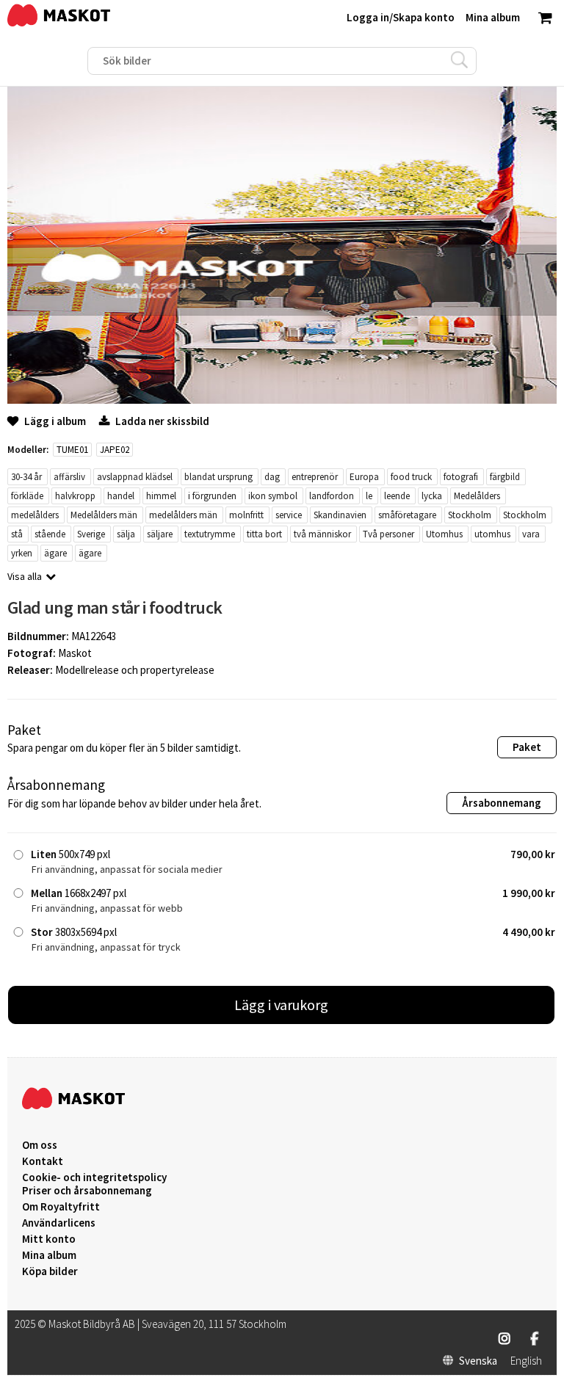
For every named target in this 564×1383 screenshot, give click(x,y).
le (369, 496)
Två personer (388, 534)
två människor (322, 534)
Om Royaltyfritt (61, 1206)
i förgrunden (212, 496)
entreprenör (315, 477)
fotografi (461, 477)
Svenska (478, 1361)
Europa (364, 477)
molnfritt (246, 515)
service (288, 515)
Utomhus (444, 534)
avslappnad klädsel (135, 477)
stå (17, 534)
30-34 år (26, 477)
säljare (160, 534)
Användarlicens (58, 1223)
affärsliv (69, 477)
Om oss (39, 1145)
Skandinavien (340, 515)
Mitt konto (49, 1239)
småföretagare (407, 515)
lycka (432, 496)
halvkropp (75, 496)
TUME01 (72, 449)
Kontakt (42, 1161)
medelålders (35, 515)
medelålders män (183, 515)
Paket (527, 747)
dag (272, 477)
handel (120, 496)
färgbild (505, 477)
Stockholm (469, 515)
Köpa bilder (50, 1271)
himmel (161, 496)
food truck (411, 477)
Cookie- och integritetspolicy (94, 1177)
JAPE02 (114, 449)
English (526, 1361)
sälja (126, 534)
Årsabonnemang (501, 803)
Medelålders (477, 496)
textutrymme (209, 534)
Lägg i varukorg (281, 1004)
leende (397, 496)
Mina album (49, 1255)
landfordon (331, 496)
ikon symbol (272, 496)
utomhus (492, 534)
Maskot (75, 653)
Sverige (91, 534)
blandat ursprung (218, 477)
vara (531, 534)
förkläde (27, 496)
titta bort (264, 534)
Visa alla (24, 576)
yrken (21, 553)
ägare (55, 553)
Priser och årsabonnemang (87, 1190)
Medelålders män (103, 515)
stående (50, 534)
